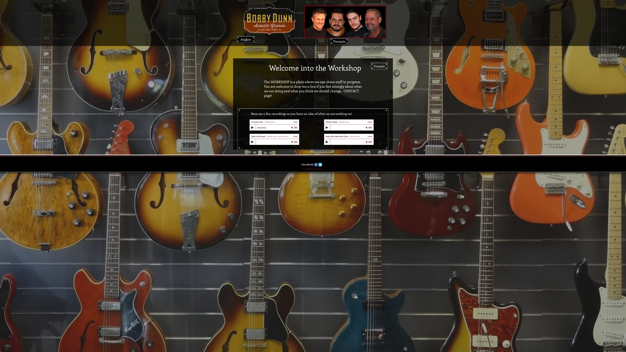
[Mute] (292, 127)
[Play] (252, 127)
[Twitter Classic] (320, 164)
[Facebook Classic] (316, 164)
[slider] (296, 127)
